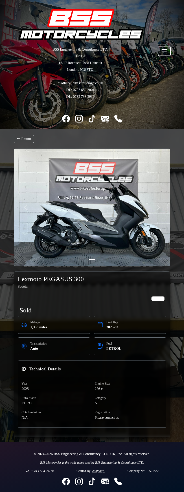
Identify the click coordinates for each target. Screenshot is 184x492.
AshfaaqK (98, 471)
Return (25, 139)
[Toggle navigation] (164, 51)
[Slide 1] (92, 259)
